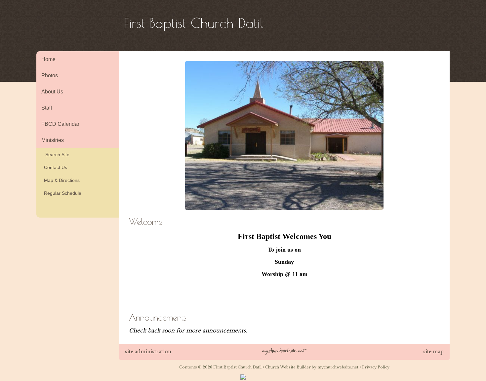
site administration (148, 352)
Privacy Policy (375, 367)
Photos (49, 75)
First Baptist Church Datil (193, 23)
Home (48, 59)
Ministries (52, 140)
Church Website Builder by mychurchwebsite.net (311, 367)
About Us (52, 91)
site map (433, 352)
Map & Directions (60, 180)
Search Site (55, 154)
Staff (46, 108)
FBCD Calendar (60, 124)
